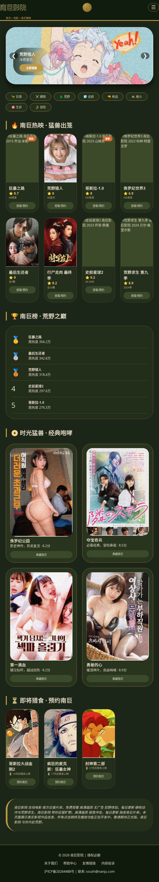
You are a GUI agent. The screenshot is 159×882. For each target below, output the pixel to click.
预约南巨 (22, 782)
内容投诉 (108, 863)
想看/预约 (22, 205)
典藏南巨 (41, 554)
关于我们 (51, 863)
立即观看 (31, 68)
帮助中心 (70, 863)
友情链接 (89, 863)
